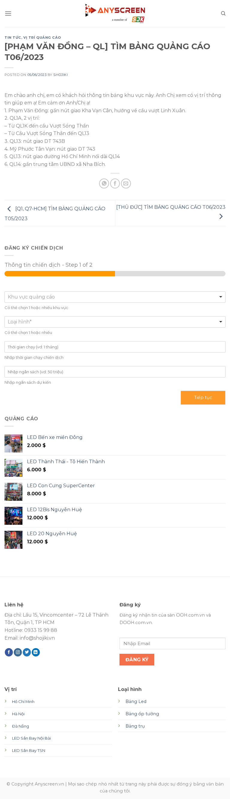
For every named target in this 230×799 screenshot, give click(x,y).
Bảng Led (135, 701)
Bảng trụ (135, 726)
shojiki (60, 75)
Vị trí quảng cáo (42, 37)
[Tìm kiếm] (223, 13)
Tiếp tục (203, 397)
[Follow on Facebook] (9, 652)
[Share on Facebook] (115, 183)
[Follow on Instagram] (18, 652)
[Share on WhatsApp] (104, 183)
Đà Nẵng (20, 726)
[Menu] (8, 13)
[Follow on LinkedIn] (36, 652)
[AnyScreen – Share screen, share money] (115, 13)
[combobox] (115, 297)
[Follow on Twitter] (27, 652)
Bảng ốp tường (142, 713)
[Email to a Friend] (126, 183)
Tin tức (12, 37)
